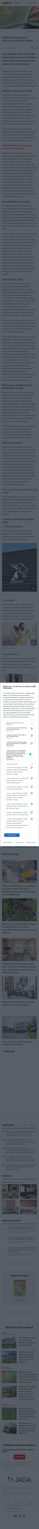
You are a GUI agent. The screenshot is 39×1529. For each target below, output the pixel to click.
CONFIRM (12, 835)
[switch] (31, 728)
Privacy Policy (31, 842)
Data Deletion (7, 842)
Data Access (19, 842)
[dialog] (19, 764)
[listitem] (19, 723)
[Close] (35, 687)
